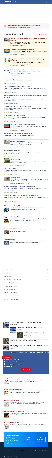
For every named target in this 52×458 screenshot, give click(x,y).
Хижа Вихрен (17, 456)
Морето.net (10, 456)
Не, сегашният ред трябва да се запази (14, 361)
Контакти (45, 451)
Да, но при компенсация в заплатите (14, 364)
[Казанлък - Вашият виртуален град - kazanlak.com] (10, 2)
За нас (31, 451)
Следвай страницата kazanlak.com (27, 439)
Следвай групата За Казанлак (40, 439)
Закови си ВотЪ (26, 369)
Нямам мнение (9, 366)
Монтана (13, 456)
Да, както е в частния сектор (12, 359)
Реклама (37, 451)
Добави (44, 34)
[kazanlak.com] (19, 451)
